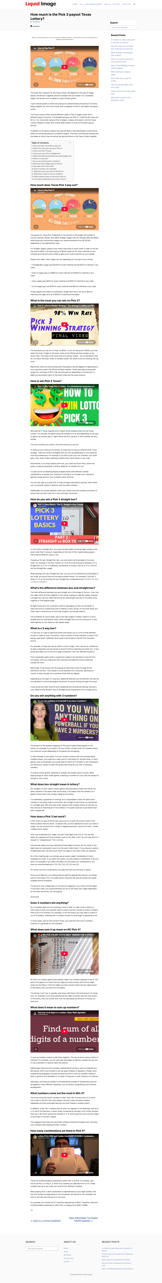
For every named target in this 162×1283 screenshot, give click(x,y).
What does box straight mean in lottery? (47, 164)
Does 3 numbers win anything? (45, 169)
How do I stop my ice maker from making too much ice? (122, 47)
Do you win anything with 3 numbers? (46, 161)
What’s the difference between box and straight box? (52, 156)
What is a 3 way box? (40, 158)
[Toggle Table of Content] (70, 142)
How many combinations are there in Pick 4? (50, 179)
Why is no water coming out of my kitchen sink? (122, 60)
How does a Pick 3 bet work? (43, 166)
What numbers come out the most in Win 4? (50, 176)
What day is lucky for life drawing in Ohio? (120, 99)
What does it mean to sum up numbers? (48, 174)
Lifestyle (126, 4)
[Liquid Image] (41, 4)
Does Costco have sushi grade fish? (123, 92)
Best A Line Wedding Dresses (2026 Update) (122, 66)
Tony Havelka (36, 21)
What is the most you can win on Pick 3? (47, 148)
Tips (31, 1210)
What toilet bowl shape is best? (121, 73)
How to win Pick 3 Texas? (42, 151)
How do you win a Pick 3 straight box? (47, 153)
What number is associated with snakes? (121, 54)
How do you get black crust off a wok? (122, 86)
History (116, 4)
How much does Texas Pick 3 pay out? (47, 146)
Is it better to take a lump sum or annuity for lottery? (123, 41)
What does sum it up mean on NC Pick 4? (48, 171)
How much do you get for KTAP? (121, 79)
